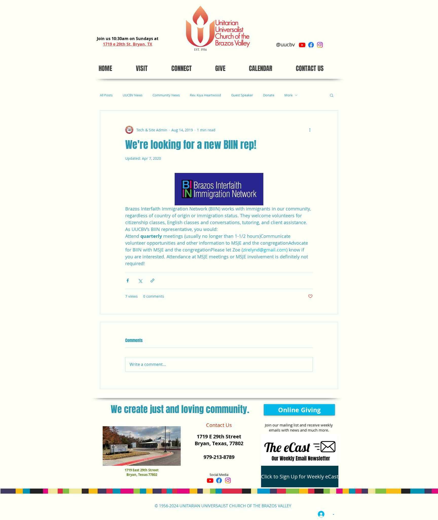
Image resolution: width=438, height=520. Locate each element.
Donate (268, 95)
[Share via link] (152, 280)
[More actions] (310, 130)
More (288, 95)
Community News (166, 95)
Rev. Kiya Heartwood (205, 95)
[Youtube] (302, 45)
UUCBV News (132, 95)
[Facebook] (311, 45)
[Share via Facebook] (127, 280)
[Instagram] (320, 45)
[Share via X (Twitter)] (140, 280)
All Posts (106, 95)
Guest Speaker (242, 95)
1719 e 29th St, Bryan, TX (127, 44)
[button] (331, 95)
